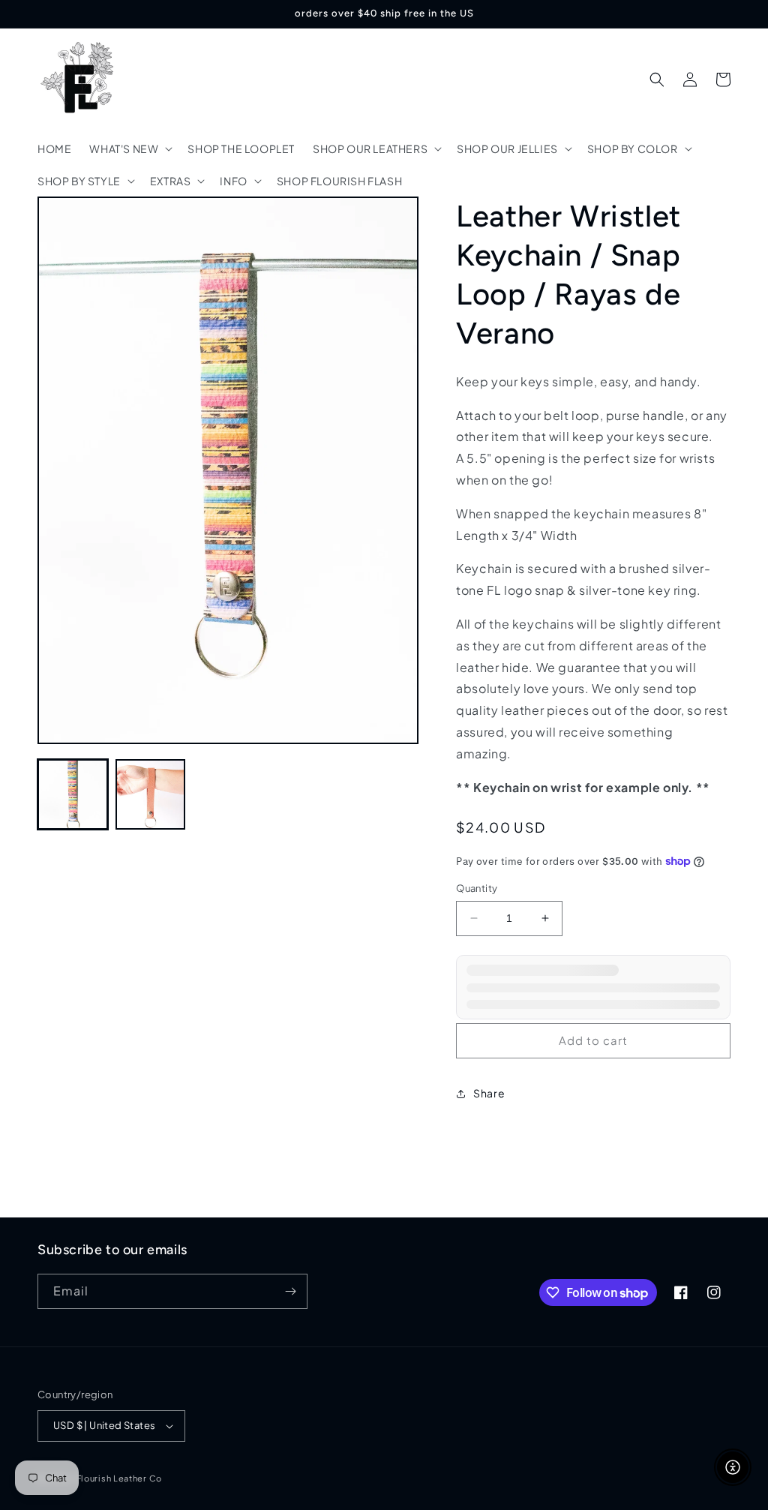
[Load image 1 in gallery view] (73, 794)
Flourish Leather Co (119, 1478)
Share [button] (489, 1093)
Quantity (476, 888)
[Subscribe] (290, 1291)
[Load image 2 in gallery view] (151, 794)
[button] (129, 148)
